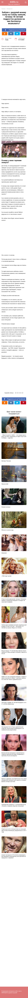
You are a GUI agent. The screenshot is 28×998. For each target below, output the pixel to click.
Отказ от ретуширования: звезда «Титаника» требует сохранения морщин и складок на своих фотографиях (13, 600)
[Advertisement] (14, 82)
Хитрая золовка (5, 507)
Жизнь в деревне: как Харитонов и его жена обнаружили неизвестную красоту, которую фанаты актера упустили (14, 780)
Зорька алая (4, 484)
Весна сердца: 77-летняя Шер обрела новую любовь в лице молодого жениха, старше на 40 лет (14, 652)
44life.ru (14, 2)
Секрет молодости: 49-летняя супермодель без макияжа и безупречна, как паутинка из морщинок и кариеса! (13, 856)
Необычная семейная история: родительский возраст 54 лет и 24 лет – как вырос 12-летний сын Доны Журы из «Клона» (13, 626)
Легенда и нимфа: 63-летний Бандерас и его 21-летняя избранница (13, 703)
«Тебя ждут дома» (6, 576)
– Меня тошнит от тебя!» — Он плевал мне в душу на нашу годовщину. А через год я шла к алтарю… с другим (13, 436)
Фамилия (4, 553)
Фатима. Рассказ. (6, 461)
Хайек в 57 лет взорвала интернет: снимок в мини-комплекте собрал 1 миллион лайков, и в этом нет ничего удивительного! (13, 678)
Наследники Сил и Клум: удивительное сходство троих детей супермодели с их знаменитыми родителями (12, 728)
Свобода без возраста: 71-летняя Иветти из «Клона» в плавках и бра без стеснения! (13, 805)
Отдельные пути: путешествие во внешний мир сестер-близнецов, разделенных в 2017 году (13, 830)
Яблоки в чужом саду (7, 530)
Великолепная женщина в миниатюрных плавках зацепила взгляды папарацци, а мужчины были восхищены (12, 754)
